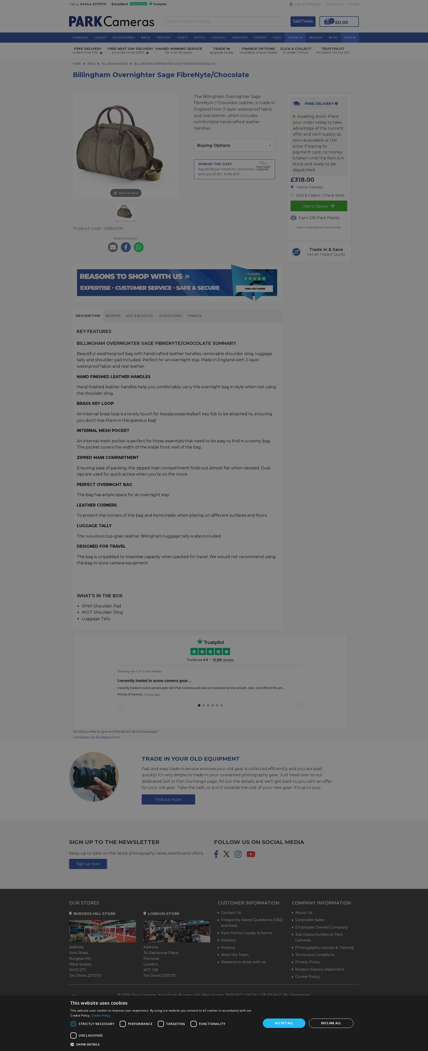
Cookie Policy (100, 1015)
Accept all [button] (284, 1023)
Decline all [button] (331, 1023)
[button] (162, 1044)
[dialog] (214, 1023)
